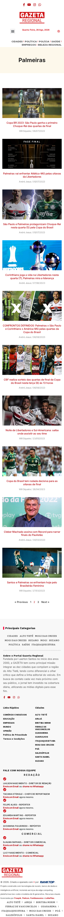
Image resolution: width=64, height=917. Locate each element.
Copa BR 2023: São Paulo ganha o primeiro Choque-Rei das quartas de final (32, 124)
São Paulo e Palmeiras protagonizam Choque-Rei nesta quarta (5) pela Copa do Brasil (32, 226)
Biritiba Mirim (45, 902)
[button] (12, 31)
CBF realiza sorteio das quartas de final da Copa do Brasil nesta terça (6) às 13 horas (32, 381)
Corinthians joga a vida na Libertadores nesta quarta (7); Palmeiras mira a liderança (32, 276)
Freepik (17, 898)
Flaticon (25, 898)
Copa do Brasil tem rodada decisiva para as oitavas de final (32, 482)
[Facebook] (24, 4)
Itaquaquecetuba (13, 910)
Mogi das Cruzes (16, 640)
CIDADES (17, 41)
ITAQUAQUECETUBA (43, 644)
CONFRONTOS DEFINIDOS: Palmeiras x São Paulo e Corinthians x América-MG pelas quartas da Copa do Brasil (32, 329)
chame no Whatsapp (33, 786)
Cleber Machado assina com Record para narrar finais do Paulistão (32, 533)
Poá (57, 910)
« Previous (21, 602)
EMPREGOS (29, 45)
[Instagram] (34, 4)
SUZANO (54, 640)
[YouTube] (29, 4)
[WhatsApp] (40, 4)
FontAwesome (36, 898)
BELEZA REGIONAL (50, 45)
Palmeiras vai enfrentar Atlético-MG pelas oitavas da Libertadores (32, 175)
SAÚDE (55, 41)
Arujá (28, 902)
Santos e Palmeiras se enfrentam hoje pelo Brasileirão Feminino (32, 584)
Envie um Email (11, 786)
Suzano (33, 640)
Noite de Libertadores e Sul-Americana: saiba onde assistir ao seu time (32, 432)
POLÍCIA (44, 41)
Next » (45, 602)
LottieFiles (49, 898)
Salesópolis (14, 915)
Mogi (43, 640)
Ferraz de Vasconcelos (21, 906)
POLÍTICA (31, 41)
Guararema (49, 906)
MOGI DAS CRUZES (46, 636)
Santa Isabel (35, 915)
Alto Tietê (26, 636)
